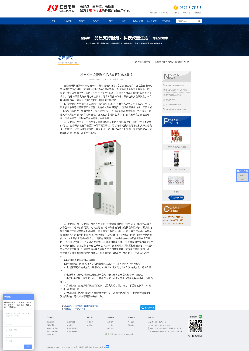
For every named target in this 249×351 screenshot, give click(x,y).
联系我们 (166, 21)
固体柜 (82, 21)
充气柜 (96, 21)
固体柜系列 (50, 322)
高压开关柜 (152, 21)
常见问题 (175, 13)
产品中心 (68, 21)
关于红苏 (90, 322)
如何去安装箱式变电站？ (174, 104)
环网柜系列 (50, 325)
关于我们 (186, 13)
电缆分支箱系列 (52, 328)
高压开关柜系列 (72, 328)
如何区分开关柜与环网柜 (75, 309)
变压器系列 (50, 334)
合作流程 (90, 325)
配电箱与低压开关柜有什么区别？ (177, 90)
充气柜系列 (71, 322)
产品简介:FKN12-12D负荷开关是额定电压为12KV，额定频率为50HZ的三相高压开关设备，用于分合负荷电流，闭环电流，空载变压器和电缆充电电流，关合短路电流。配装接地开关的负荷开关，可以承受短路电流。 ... (176, 139)
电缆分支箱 (138, 21)
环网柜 (110, 21)
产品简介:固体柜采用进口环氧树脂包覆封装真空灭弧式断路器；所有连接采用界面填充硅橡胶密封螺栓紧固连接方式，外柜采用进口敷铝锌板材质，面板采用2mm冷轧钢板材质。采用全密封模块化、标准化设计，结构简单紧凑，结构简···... (176, 184)
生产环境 (110, 325)
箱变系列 (70, 325)
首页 (54, 21)
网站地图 (153, 13)
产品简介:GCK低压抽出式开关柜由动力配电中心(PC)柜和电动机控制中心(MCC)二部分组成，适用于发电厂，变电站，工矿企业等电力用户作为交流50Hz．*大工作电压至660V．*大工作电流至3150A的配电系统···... (176, 162)
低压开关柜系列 (72, 331)
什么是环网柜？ (170, 100)
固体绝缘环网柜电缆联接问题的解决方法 (81, 306)
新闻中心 (164, 13)
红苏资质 (197, 13)
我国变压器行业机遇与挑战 (174, 85)
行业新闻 (131, 322)
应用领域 (110, 328)
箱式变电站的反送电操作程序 (175, 109)
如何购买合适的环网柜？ (174, 95)
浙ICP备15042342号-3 (97, 347)
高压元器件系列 (52, 331)
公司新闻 (156, 62)
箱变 (124, 21)
